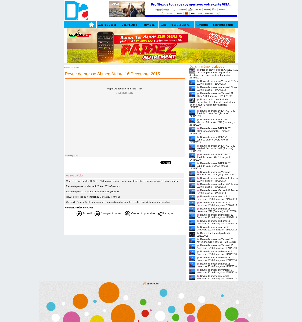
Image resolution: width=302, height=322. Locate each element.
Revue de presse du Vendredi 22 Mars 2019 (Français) (93, 197)
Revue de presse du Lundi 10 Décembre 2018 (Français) (213, 222)
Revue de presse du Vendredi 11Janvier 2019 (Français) (213, 173)
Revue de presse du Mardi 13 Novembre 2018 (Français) (213, 259)
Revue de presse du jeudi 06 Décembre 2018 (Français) (213, 228)
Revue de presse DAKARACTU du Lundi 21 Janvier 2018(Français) (216, 138)
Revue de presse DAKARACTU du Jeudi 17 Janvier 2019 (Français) (216, 155)
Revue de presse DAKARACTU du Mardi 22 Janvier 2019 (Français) (216, 129)
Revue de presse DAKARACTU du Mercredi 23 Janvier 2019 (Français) (216, 121)
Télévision (148, 24)
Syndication (153, 284)
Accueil (67, 68)
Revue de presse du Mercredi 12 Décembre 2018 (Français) (215, 216)
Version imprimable (142, 213)
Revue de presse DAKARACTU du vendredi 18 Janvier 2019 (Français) (216, 147)
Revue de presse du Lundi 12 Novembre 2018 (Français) (213, 265)
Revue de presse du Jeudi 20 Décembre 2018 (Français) (213, 204)
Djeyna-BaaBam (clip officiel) (215, 233)
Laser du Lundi (107, 24)
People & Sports (180, 24)
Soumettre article (223, 24)
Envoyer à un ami (111, 213)
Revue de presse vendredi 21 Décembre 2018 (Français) (213, 197)
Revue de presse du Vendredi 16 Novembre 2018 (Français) (215, 246)
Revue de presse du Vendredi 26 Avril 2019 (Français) (93, 186)
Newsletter (202, 24)
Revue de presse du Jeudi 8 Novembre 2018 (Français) (213, 277)
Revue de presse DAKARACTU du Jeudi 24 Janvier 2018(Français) (216, 112)
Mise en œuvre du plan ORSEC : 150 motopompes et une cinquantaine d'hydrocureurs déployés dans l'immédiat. (123, 181)
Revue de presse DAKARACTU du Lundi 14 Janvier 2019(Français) (216, 164)
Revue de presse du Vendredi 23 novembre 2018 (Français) (215, 240)
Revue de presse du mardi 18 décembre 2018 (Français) (213, 210)
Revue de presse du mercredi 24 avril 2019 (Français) (93, 191)
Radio (163, 24)
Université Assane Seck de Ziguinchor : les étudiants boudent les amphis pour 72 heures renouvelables (118, 202)
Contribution (129, 24)
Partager (167, 213)
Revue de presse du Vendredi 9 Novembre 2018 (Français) (214, 271)
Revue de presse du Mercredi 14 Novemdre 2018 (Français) (215, 252)
